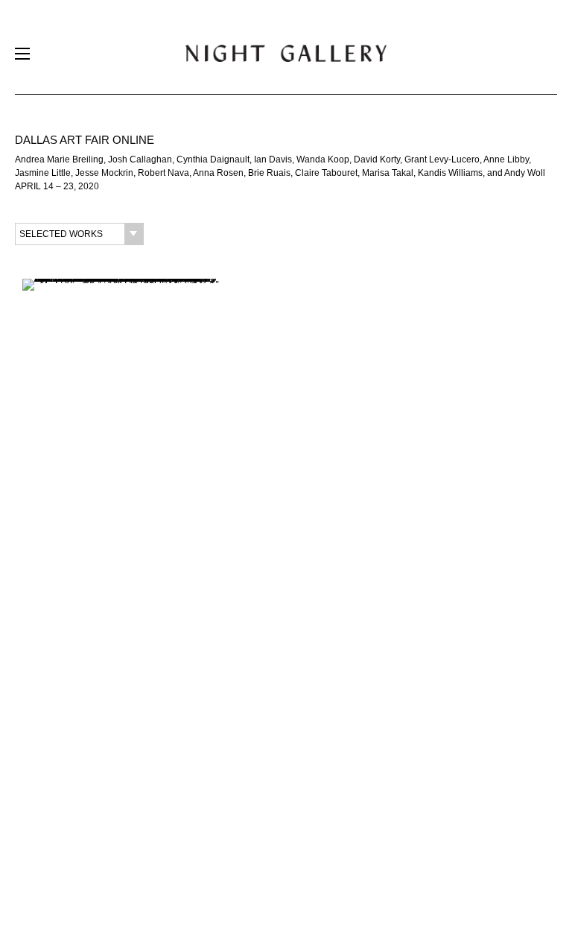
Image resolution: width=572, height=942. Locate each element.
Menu (22, 57)
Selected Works (61, 234)
